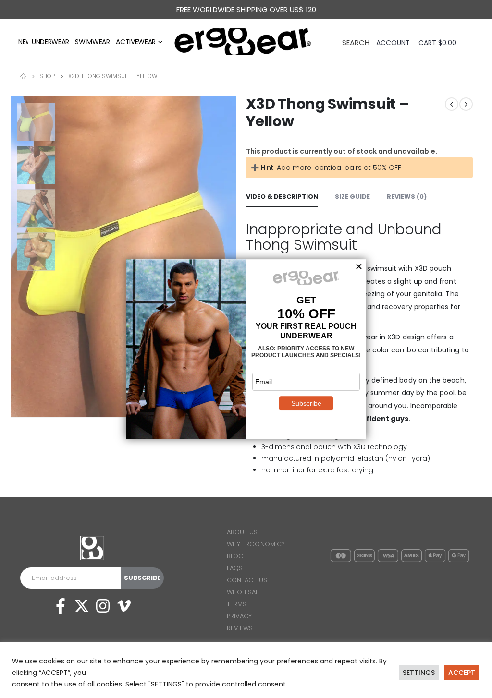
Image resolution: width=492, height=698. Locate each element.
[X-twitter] (81, 606)
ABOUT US (242, 532)
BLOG (235, 556)
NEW (25, 42)
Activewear (136, 42)
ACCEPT (461, 672)
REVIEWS (240, 628)
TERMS (236, 604)
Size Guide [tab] (352, 196)
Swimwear (92, 42)
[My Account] (394, 43)
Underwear (50, 42)
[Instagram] (103, 606)
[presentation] (12, 256)
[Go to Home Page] (23, 76)
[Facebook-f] (60, 606)
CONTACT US (247, 580)
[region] (246, 670)
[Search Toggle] (355, 41)
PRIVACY (239, 616)
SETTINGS (419, 672)
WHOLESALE (244, 592)
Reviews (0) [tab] (407, 196)
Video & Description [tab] (282, 196)
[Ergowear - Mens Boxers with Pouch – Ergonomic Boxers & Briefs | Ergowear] (246, 41)
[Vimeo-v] (124, 606)
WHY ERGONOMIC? (256, 544)
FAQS (235, 568)
